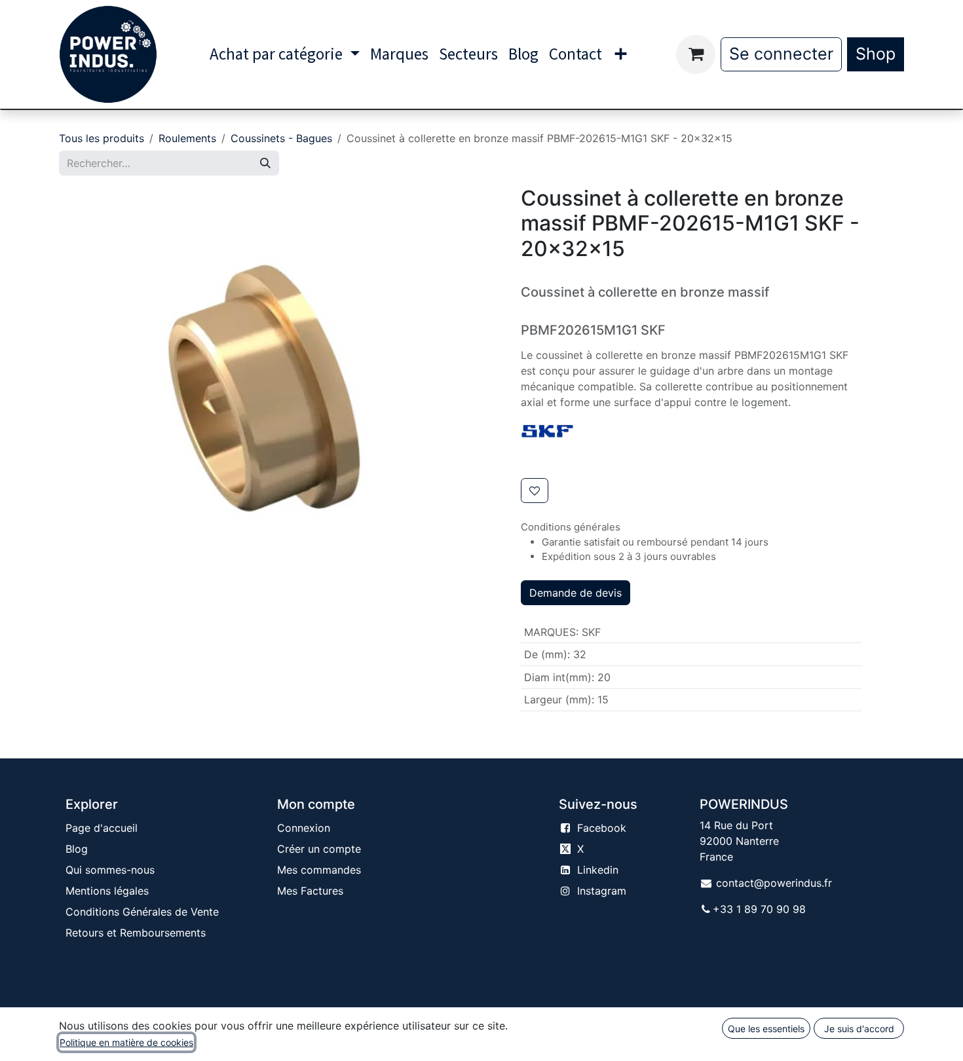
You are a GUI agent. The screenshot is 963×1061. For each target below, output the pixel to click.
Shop (876, 54)
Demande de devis (575, 592)
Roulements (187, 138)
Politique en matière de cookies (126, 1042)
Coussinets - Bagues (281, 138)
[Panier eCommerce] (695, 54)
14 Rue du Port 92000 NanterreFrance (739, 841)
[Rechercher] (265, 163)
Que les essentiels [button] (766, 1028)
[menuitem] (284, 54)
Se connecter (781, 54)
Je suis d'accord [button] (859, 1028)
